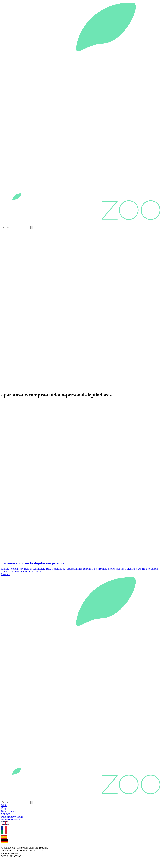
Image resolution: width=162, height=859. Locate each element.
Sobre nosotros (8, 811)
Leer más (5, 574)
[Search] (32, 227)
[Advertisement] (81, 536)
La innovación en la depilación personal (33, 563)
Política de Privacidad (12, 816)
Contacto (5, 814)
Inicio (4, 805)
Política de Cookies (11, 819)
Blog (3, 808)
